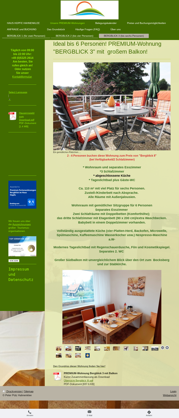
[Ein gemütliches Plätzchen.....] (112, 106)
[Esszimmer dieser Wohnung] (68, 348)
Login (173, 391)
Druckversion (14, 391)
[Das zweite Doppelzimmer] (97, 348)
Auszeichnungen (21, 224)
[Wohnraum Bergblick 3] (59, 348)
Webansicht (169, 395)
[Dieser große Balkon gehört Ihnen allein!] (108, 307)
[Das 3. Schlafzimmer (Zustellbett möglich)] (107, 348)
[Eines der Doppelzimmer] (88, 348)
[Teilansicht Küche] (145, 348)
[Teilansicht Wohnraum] (59, 355)
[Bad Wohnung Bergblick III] (136, 348)
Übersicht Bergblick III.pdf (78, 380)
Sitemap (28, 391)
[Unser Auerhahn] (126, 348)
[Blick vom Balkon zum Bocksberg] (154, 348)
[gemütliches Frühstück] (78, 355)
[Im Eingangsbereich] (116, 348)
